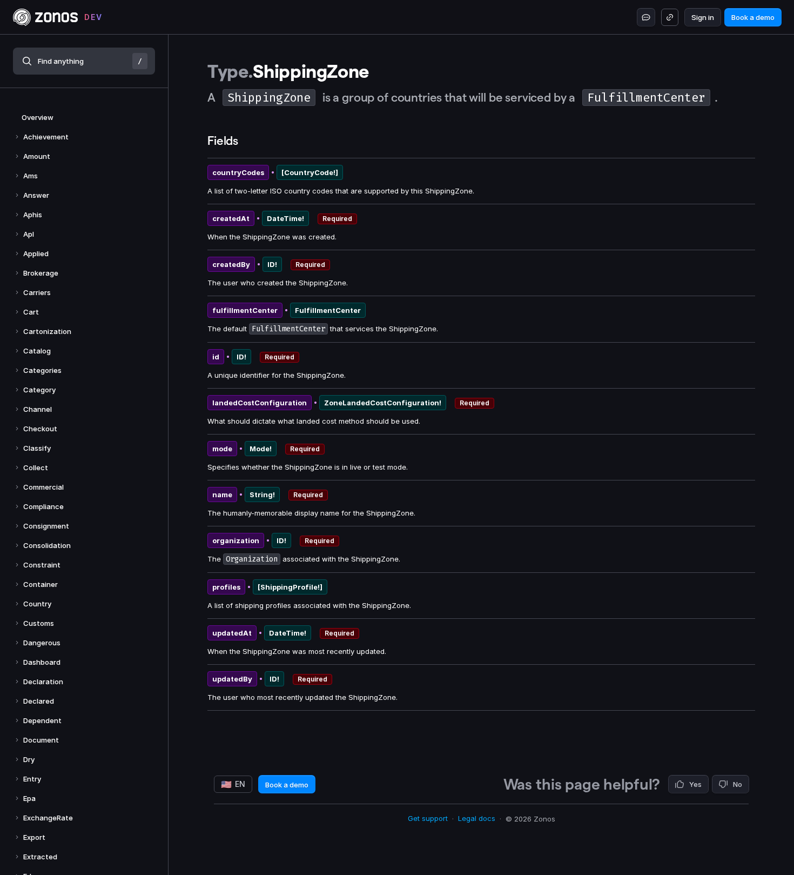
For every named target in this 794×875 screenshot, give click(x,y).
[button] (84, 61)
